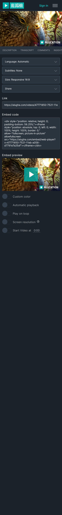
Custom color (21, 196)
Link (4, 98)
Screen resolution (24, 222)
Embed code (10, 114)
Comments (44, 50)
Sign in (43, 5)
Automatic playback (26, 205)
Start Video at (22, 230)
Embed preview (12, 155)
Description (10, 50)
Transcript (27, 50)
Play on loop (21, 213)
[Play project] (31, 174)
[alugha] (13, 5)
